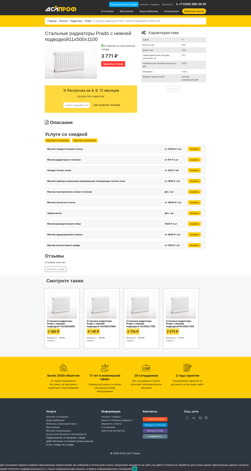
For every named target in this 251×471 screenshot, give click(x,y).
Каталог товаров (149, 4)
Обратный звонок (194, 11)
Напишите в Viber (155, 430)
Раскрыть (173, 88)
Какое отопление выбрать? (116, 420)
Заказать (194, 149)
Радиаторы (76, 21)
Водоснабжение (149, 11)
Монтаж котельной (85, 140)
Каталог (63, 21)
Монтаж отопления (58, 140)
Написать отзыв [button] (55, 269)
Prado (88, 21)
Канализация (171, 11)
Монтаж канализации (58, 430)
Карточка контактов (113, 430)
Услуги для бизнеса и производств (66, 434)
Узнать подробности (76, 105)
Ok (134, 468)
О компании (108, 427)
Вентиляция (126, 11)
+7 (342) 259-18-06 (155, 419)
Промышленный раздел (123, 4)
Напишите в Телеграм (155, 425)
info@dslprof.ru (155, 436)
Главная (52, 21)
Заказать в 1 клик (113, 63)
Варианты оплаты (111, 423)
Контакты (167, 4)
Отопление (107, 11)
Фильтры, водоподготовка (61, 423)
